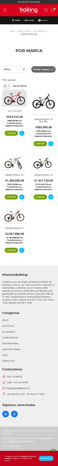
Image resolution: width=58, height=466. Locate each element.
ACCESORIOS (8, 331)
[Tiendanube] (11, 446)
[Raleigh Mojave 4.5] (21, 197)
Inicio (12, 31)
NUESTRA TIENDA (11, 349)
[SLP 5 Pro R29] (21, 133)
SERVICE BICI (8, 360)
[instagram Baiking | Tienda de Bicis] (5, 414)
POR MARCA (39, 31)
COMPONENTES (10, 337)
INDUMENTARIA (10, 343)
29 (5, 86)
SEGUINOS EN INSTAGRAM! (29, 2)
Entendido (46, 458)
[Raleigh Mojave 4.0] (50, 197)
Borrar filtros (20, 85)
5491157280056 (14, 376)
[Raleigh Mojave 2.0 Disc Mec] (50, 143)
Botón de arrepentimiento (21, 441)
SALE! (5, 355)
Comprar (11, 133)
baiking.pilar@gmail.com (18, 388)
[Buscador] (46, 10)
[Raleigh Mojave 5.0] (21, 250)
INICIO (5, 320)
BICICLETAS (24, 31)
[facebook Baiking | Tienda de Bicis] (14, 414)
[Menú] (5, 10)
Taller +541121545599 (17, 382)
